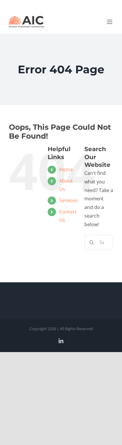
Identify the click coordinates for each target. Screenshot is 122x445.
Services (68, 200)
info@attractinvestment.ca (61, 4)
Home (66, 169)
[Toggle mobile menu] (110, 22)
